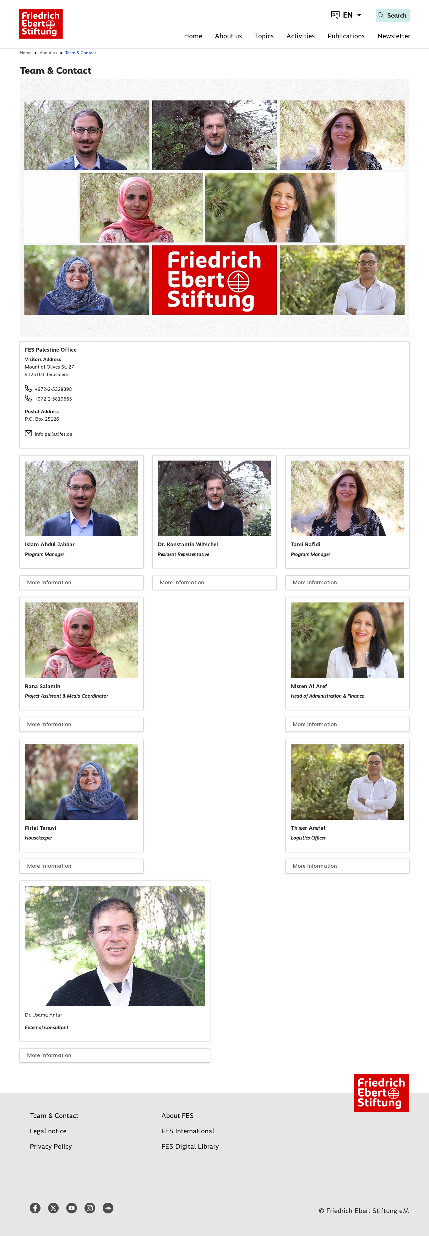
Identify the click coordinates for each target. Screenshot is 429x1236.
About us (228, 36)
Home (193, 36)
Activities (300, 36)
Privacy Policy (51, 1146)
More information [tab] (49, 582)
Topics (264, 36)
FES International (187, 1131)
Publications (346, 36)
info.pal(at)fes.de (53, 434)
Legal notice (48, 1131)
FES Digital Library (190, 1146)
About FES (177, 1115)
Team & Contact (54, 1115)
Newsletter (393, 36)
